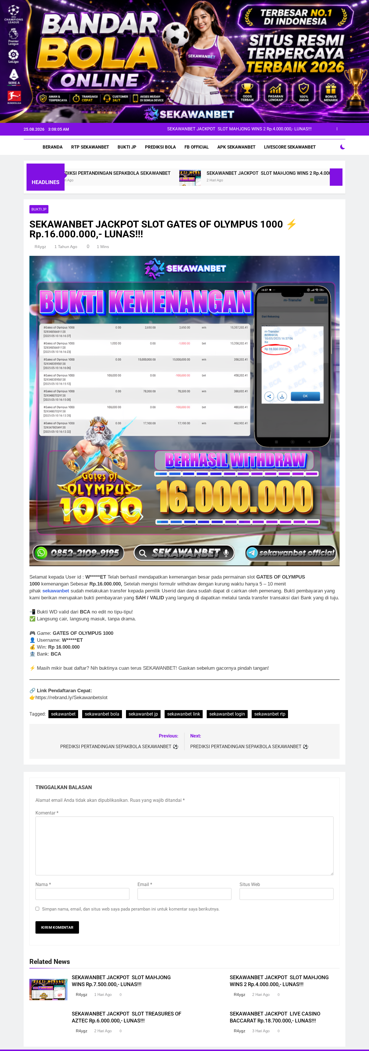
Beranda (53, 147)
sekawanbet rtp (269, 714)
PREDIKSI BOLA (160, 147)
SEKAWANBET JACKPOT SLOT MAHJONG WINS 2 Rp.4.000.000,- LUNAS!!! (230, 173)
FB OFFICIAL (196, 147)
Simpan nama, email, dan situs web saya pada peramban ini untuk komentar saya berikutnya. (131, 909)
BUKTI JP (127, 147)
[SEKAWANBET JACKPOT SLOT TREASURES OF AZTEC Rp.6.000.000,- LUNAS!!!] (328, 181)
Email (145, 884)
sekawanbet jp (143, 714)
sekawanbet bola (102, 714)
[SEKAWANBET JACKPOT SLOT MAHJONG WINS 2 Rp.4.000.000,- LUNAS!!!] (136, 181)
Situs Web (250, 884)
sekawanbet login (227, 714)
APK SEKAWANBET (236, 147)
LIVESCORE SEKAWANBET (290, 147)
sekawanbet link (183, 714)
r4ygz (40, 246)
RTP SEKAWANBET (90, 147)
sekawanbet (55, 591)
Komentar (47, 813)
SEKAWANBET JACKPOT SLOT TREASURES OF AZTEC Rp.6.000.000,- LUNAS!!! (235, 129)
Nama (43, 884)
